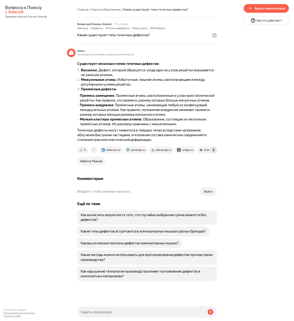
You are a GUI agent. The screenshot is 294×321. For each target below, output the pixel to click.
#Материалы (158, 28)
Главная (82, 9)
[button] (214, 35)
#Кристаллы (139, 28)
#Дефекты (97, 28)
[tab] (83, 149)
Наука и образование (106, 9)
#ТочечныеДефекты (118, 28)
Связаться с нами (12, 316)
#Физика (82, 28)
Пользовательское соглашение (19, 313)
